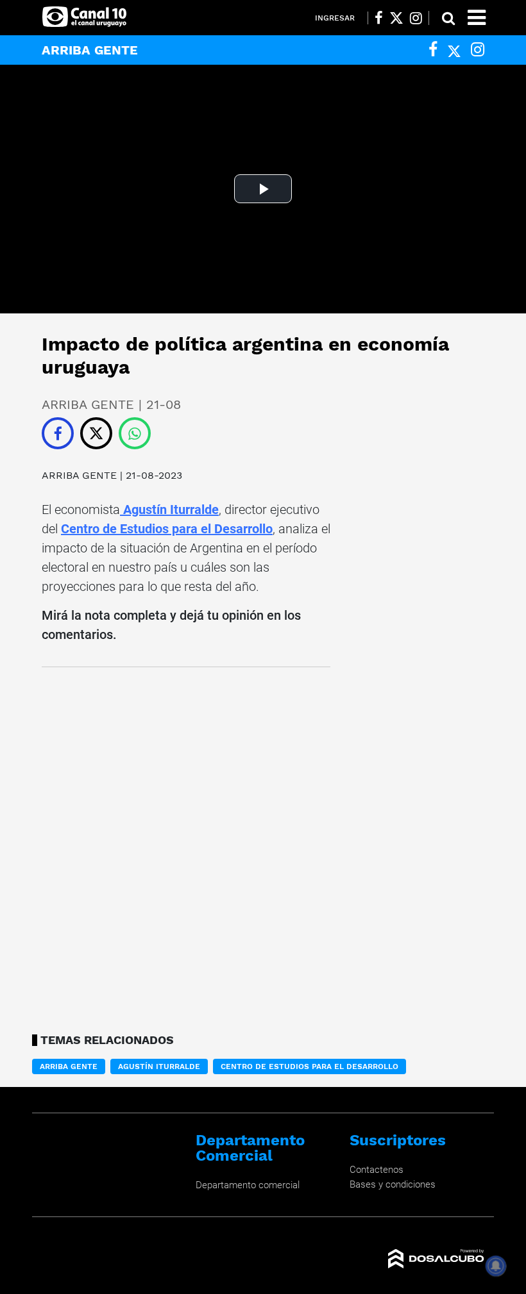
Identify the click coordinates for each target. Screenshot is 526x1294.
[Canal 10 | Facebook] (378, 18)
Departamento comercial (248, 1185)
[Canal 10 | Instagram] (416, 18)
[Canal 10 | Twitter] (396, 18)
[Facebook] (432, 49)
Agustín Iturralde (169, 509)
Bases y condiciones (393, 1184)
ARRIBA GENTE (81, 475)
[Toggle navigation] (476, 17)
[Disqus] (186, 846)
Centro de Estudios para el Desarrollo (167, 528)
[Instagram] (477, 49)
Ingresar (335, 17)
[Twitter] (454, 49)
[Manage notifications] (496, 1266)
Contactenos (376, 1169)
